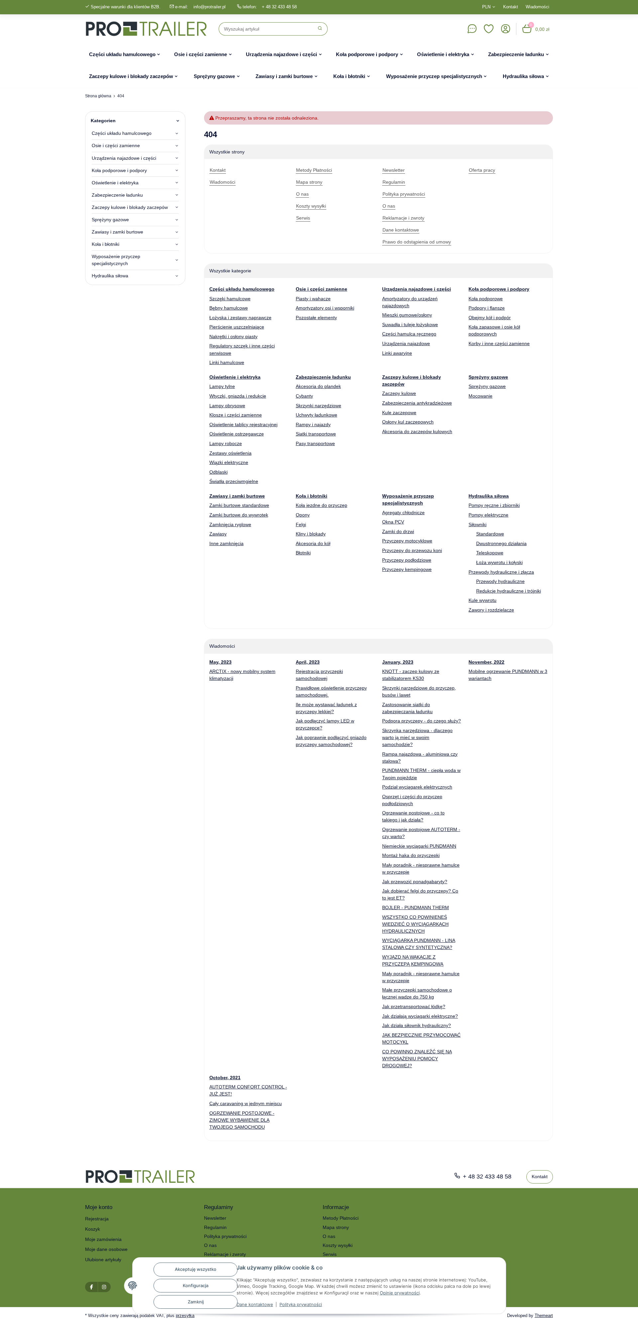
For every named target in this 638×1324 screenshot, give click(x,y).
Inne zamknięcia (226, 543)
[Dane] (472, 29)
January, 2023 (397, 662)
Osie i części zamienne (116, 145)
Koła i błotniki (105, 244)
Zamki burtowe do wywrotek (238, 515)
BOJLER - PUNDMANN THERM (415, 907)
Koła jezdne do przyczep (321, 505)
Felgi (301, 524)
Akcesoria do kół (313, 543)
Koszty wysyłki (338, 1245)
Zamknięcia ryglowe (230, 524)
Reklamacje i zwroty (225, 1254)
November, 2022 (486, 662)
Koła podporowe (486, 298)
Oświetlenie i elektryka (115, 182)
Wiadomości (537, 6)
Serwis (330, 1254)
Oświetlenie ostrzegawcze (236, 433)
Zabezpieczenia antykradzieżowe (417, 403)
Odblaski (218, 472)
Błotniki (303, 552)
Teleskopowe (489, 552)
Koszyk (92, 1229)
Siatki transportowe (316, 433)
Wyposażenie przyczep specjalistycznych (116, 260)
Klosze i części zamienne (235, 415)
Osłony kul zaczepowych (408, 422)
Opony (303, 515)
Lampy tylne (222, 386)
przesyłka (185, 1315)
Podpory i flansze (487, 308)
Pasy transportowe (315, 443)
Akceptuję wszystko (195, 1269)
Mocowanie (480, 396)
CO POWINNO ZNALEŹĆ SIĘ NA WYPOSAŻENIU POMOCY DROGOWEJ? (417, 1058)
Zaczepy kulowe (399, 393)
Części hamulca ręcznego (409, 333)
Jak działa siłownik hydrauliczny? (416, 1025)
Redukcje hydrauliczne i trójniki (508, 591)
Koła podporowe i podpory (119, 170)
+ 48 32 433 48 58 (279, 6)
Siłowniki (477, 524)
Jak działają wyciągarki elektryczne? (420, 1016)
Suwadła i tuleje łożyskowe (410, 324)
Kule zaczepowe (399, 412)
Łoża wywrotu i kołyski (499, 562)
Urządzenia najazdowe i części (124, 158)
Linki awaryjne (397, 353)
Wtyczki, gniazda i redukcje (237, 396)
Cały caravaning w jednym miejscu (245, 1103)
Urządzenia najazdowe (406, 343)
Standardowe (490, 533)
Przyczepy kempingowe (407, 569)
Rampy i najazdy (313, 424)
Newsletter (215, 1218)
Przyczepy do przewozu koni (412, 550)
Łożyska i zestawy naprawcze (240, 317)
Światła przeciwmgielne (233, 481)
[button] (488, 29)
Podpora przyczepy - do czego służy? (421, 720)
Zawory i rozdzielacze (491, 610)
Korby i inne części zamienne (499, 343)
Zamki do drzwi (398, 531)
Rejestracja (97, 1218)
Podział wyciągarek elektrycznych (417, 787)
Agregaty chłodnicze (403, 512)
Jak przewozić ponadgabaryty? (414, 881)
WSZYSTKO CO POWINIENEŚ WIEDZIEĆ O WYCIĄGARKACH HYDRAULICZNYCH (415, 924)
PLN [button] (486, 6)
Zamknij (196, 1301)
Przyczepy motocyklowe (407, 540)
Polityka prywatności (300, 1304)
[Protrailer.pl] (146, 29)
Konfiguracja (195, 1285)
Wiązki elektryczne (228, 462)
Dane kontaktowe (255, 1304)
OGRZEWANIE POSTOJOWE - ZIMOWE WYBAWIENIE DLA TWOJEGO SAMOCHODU (241, 1120)
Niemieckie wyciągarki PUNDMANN (419, 846)
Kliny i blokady (311, 533)
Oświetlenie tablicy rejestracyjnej (243, 424)
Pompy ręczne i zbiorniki (494, 505)
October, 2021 (225, 1077)
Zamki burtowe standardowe (239, 505)
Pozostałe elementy (316, 317)
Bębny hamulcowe (228, 308)
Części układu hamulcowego (122, 133)
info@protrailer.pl (209, 6)
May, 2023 (220, 662)
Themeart (544, 1315)
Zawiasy (218, 533)
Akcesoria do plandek (318, 386)
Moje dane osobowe (106, 1249)
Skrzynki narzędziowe (318, 405)
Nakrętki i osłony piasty (233, 336)
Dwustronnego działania (501, 543)
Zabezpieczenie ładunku (117, 195)
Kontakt (510, 6)
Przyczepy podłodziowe (406, 560)
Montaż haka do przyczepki (411, 855)
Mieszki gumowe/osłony (407, 315)
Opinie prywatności (400, 1292)
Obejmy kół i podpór (490, 317)
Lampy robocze (225, 443)
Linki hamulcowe (226, 362)
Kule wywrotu (482, 600)
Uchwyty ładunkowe (316, 415)
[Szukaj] (320, 29)
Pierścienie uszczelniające (236, 327)
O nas (210, 1245)
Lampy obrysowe (227, 405)
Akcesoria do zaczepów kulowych (417, 431)
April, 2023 (308, 662)
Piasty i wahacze (313, 298)
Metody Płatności (341, 1218)
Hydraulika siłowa (110, 275)
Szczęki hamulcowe (230, 298)
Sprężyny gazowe (487, 386)
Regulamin (215, 1227)
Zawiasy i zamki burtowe (117, 232)
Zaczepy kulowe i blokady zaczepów (130, 207)
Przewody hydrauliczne (500, 581)
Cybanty (304, 396)
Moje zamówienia (103, 1239)
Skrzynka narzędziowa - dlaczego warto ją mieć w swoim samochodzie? (417, 737)
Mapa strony (336, 1227)
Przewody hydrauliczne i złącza (501, 572)
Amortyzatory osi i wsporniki (325, 308)
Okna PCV (393, 521)
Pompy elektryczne (488, 515)
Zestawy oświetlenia (230, 453)
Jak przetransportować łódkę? (413, 1006)
